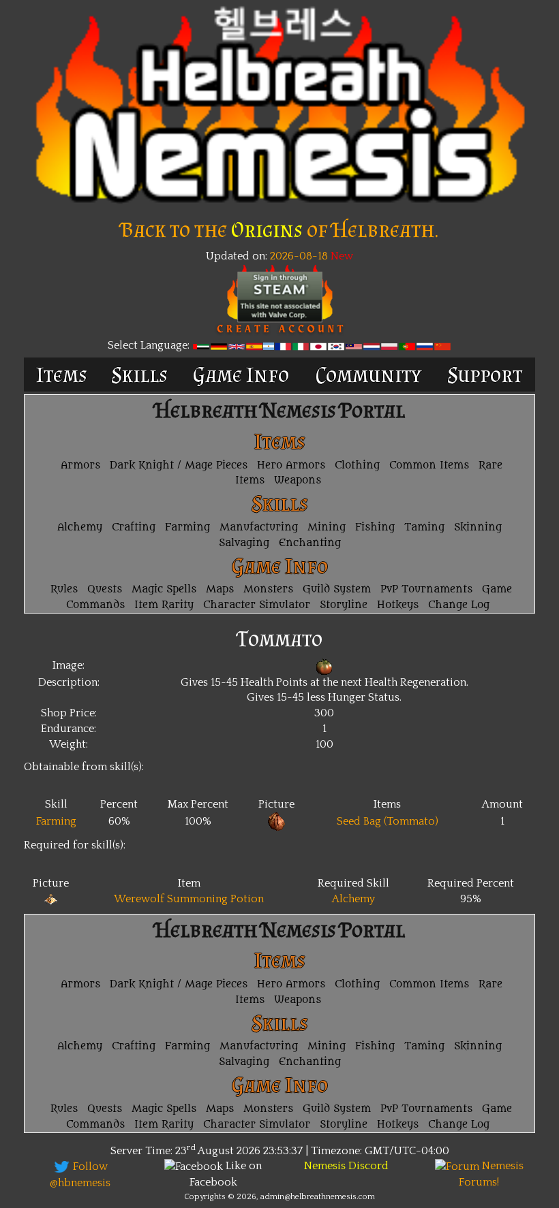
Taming (424, 527)
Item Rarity (164, 605)
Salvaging (244, 543)
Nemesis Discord (346, 1166)
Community (368, 374)
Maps (220, 589)
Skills (139, 374)
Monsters (268, 589)
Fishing (375, 527)
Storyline (343, 605)
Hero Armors (291, 465)
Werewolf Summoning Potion (189, 899)
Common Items (429, 465)
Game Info (241, 374)
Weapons (297, 480)
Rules (64, 589)
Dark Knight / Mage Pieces (178, 465)
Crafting (133, 527)
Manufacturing (259, 527)
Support (484, 374)
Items (61, 374)
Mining (326, 527)
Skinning (478, 527)
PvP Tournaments (426, 589)
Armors (80, 465)
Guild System (337, 589)
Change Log (458, 605)
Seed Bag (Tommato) (387, 821)
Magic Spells (164, 589)
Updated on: (236, 256)
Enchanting (310, 543)
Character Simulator (256, 605)
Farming (187, 527)
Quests (104, 589)
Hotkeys (398, 605)
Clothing (357, 465)
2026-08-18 (297, 256)
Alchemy (79, 527)
